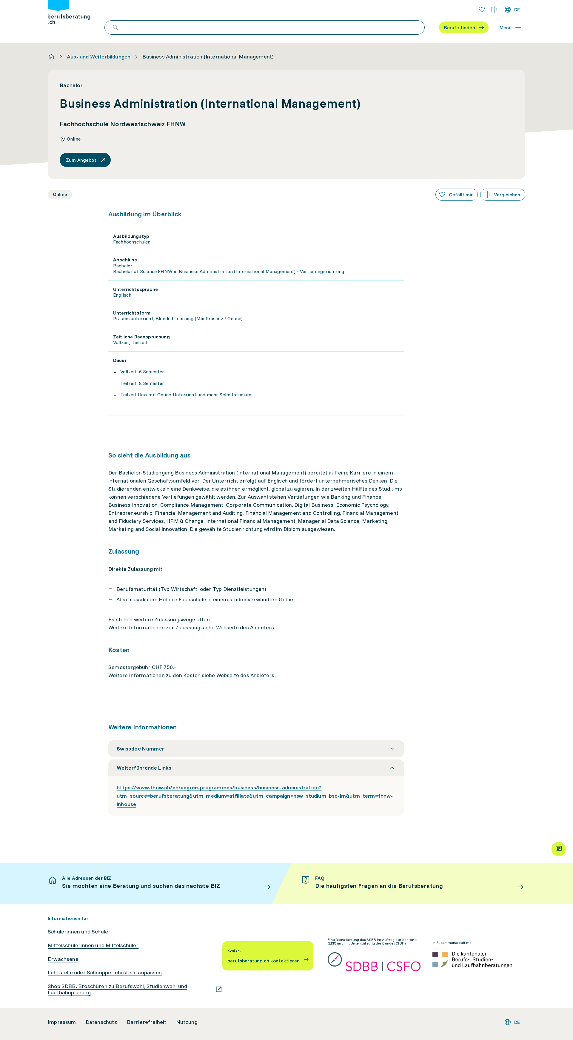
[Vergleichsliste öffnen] (494, 10)
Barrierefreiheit (147, 1022)
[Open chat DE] (559, 849)
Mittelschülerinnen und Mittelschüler (93, 945)
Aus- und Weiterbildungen (98, 56)
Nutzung (187, 1022)
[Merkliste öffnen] (482, 10)
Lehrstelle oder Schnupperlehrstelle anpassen (105, 972)
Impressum (62, 1022)
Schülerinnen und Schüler (79, 931)
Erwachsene (63, 959)
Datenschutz (101, 1022)
